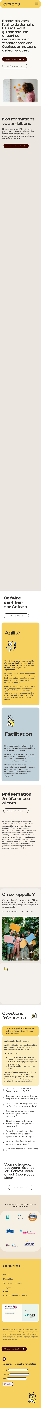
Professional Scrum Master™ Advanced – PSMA (17, 471)
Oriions (6, 1274)
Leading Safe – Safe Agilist (20, 369)
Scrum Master (10, 220)
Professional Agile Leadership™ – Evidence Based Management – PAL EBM (19, 324)
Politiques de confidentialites (15, 1295)
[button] (36, 4)
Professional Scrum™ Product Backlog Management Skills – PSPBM (17, 562)
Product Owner (11, 271)
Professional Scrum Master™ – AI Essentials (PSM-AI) (18, 227)
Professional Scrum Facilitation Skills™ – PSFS (19, 515)
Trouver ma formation (12, 1283)
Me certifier (8, 1279)
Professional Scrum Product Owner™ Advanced (16, 420)
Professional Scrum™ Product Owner (17, 276)
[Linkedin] (4, 1359)
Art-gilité (7, 1287)
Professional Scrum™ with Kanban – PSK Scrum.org (20, 178)
